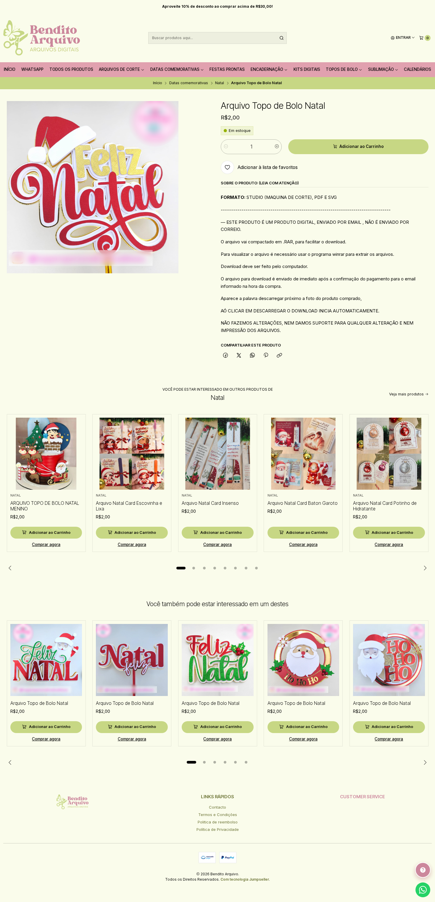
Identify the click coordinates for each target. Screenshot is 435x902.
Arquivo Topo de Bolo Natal (39, 703)
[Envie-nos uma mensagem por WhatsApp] (422, 889)
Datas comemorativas (174, 69)
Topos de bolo (342, 69)
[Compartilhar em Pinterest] (265, 356)
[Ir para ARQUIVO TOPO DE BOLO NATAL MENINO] (46, 454)
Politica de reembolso (218, 822)
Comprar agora (46, 544)
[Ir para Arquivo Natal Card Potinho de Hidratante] (389, 454)
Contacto (217, 807)
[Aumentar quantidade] (276, 147)
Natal (219, 83)
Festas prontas (227, 69)
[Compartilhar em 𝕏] (239, 356)
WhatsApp (32, 69)
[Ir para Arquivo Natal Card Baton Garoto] (303, 454)
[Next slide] (424, 567)
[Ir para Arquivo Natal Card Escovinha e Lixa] (132, 454)
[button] (181, 567)
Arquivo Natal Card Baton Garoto (303, 503)
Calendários (417, 69)
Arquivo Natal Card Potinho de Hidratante (385, 506)
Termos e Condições (217, 814)
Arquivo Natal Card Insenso (210, 503)
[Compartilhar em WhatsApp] (252, 356)
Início (9, 69)
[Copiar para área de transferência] (279, 356)
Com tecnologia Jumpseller (244, 879)
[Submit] (282, 38)
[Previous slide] (11, 567)
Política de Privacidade (217, 829)
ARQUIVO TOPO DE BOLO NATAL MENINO (44, 506)
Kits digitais (307, 69)
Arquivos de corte (119, 69)
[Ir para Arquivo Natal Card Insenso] (218, 454)
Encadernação (267, 69)
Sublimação (381, 69)
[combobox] (217, 38)
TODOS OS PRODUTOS (71, 69)
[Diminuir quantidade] (225, 147)
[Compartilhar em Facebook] (225, 356)
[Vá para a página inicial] (41, 38)
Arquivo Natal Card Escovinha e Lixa (129, 506)
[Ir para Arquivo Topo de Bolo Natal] (46, 660)
